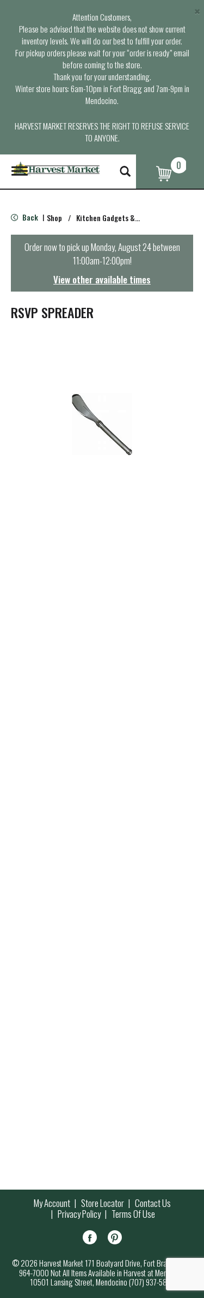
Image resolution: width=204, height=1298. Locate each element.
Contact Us (153, 1203)
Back (29, 217)
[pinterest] (115, 1239)
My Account (52, 1203)
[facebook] (90, 1239)
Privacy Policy (79, 1214)
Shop (54, 217)
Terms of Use (133, 1214)
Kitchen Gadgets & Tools (114, 217)
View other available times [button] (102, 279)
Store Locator (102, 1203)
